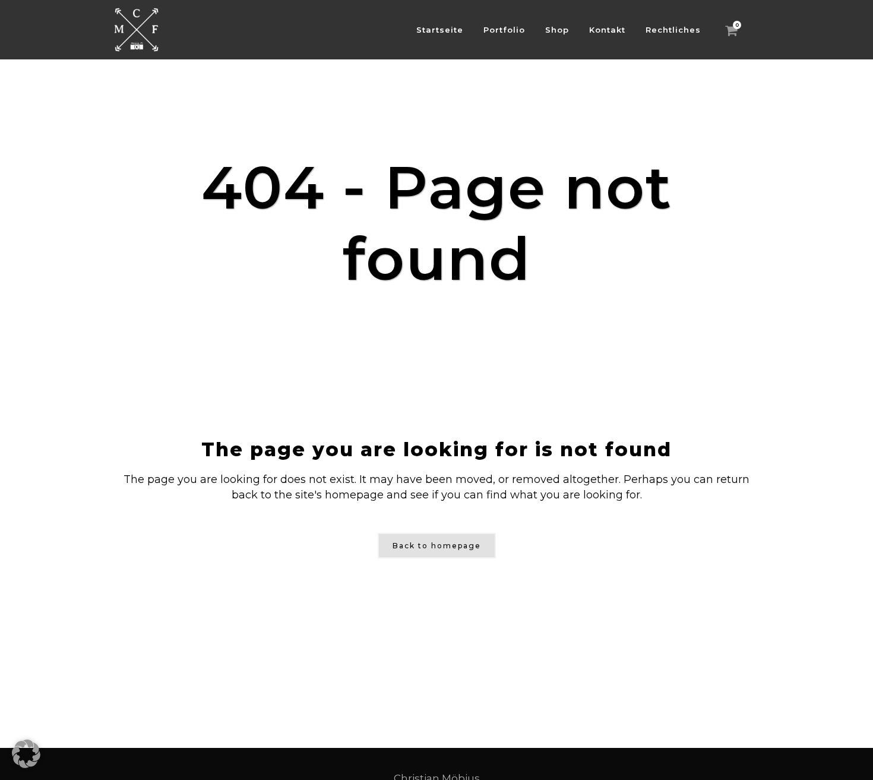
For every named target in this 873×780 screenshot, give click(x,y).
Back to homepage (437, 545)
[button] (26, 754)
